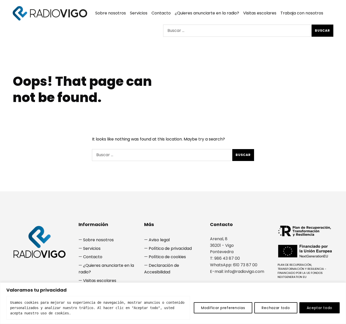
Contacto (161, 13)
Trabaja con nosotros (301, 13)
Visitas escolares (259, 13)
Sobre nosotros (110, 13)
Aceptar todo (319, 307)
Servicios (138, 13)
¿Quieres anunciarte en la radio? (207, 13)
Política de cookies (167, 257)
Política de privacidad (170, 248)
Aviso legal (159, 240)
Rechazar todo (276, 307)
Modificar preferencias (223, 307)
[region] (173, 303)
